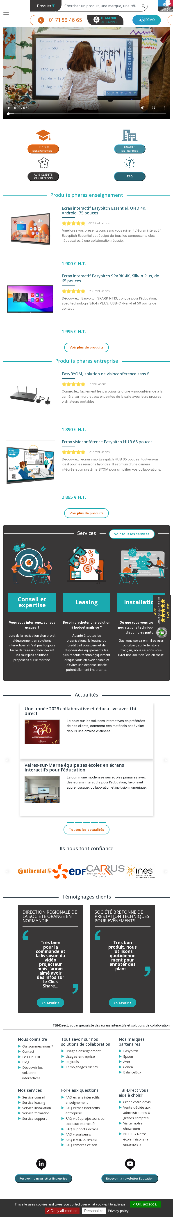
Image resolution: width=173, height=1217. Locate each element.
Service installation (36, 1108)
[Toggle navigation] (6, 12)
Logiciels (72, 1061)
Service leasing (33, 1102)
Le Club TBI (31, 1056)
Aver (126, 1061)
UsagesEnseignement (43, 148)
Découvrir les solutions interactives (32, 1072)
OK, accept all (146, 1204)
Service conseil (33, 1097)
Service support (34, 1118)
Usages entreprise (80, 1056)
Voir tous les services (131, 534)
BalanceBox (132, 1072)
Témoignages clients (82, 1067)
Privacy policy (118, 1211)
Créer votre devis (137, 1102)
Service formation (36, 1113)
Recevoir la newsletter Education (129, 1178)
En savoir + (50, 1003)
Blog (25, 1062)
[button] (6, 760)
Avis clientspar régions (43, 176)
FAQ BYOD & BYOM (81, 1139)
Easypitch (130, 1051)
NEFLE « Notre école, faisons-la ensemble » (135, 1139)
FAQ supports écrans (82, 1129)
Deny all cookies (63, 1211)
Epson (128, 1056)
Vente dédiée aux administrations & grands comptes (136, 1112)
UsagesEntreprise (129, 148)
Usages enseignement (83, 1051)
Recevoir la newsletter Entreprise (43, 1178)
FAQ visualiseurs (78, 1134)
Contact (28, 1051)
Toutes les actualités (86, 829)
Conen (128, 1067)
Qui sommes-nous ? (37, 1046)
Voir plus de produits (87, 347)
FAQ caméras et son (81, 1145)
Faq (130, 176)
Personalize (93, 1211)
